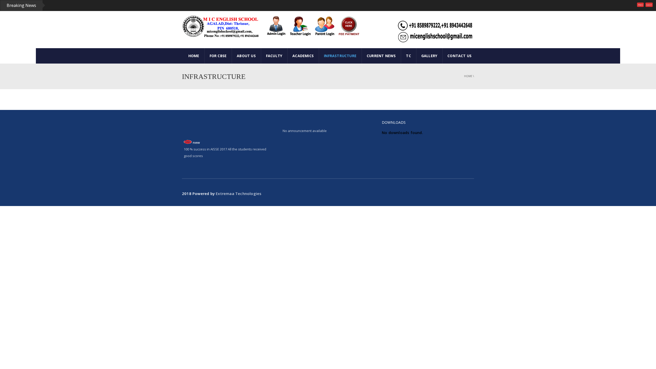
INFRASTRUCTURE (340, 55)
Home (468, 76)
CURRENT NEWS (381, 55)
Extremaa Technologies (238, 193)
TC (408, 55)
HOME (193, 55)
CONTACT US (459, 55)
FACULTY (274, 55)
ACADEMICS (303, 55)
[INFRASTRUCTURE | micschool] (220, 26)
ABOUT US (246, 55)
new (196, 140)
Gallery (429, 55)
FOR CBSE (218, 55)
